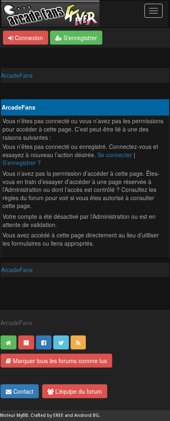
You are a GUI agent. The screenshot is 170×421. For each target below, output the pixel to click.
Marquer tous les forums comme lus (59, 360)
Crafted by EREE (47, 415)
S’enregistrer (79, 37)
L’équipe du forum (78, 391)
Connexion (28, 37)
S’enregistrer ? (21, 162)
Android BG (86, 415)
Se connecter (114, 155)
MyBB (22, 415)
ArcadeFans (17, 75)
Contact (22, 391)
